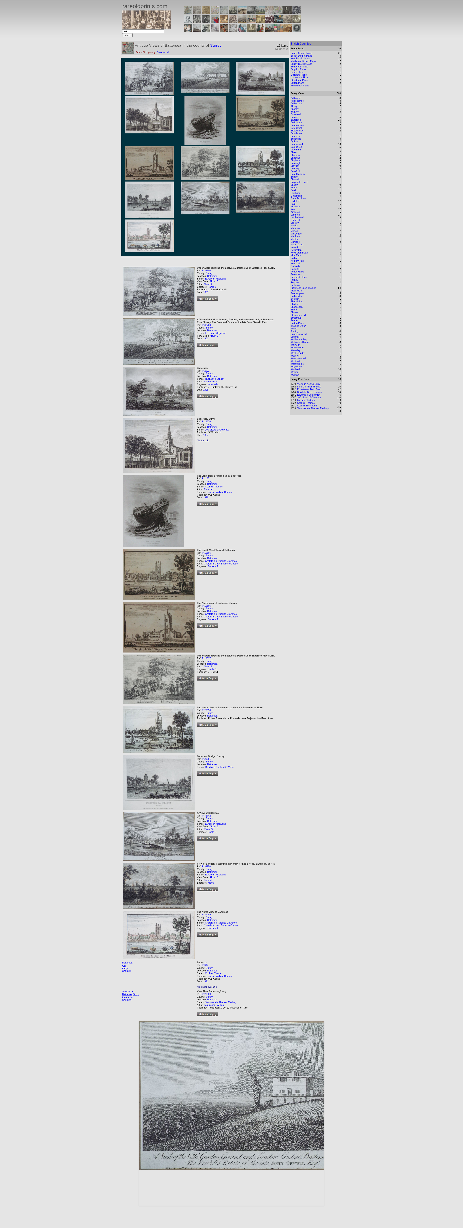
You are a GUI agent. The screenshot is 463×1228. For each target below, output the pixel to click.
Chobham (296, 157)
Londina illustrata (306, 400)
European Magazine (215, 278)
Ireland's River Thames (309, 386)
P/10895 (206, 552)
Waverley (295, 350)
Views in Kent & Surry (308, 384)
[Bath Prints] (251, 13)
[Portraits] (233, 22)
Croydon (295, 166)
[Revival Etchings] (215, 31)
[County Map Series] (206, 13)
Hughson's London (214, 379)
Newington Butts (299, 252)
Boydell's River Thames (309, 392)
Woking (294, 372)
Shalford (295, 304)
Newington (296, 250)
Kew (293, 209)
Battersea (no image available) (127, 966)
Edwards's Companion (308, 394)
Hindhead (295, 206)
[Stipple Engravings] (188, 31)
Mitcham (295, 236)
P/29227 (206, 370)
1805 (205, 389)
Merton (294, 231)
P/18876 (206, 421)
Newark (294, 247)
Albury (294, 106)
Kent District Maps (300, 58)
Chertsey (295, 155)
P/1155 (205, 478)
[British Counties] (188, 13)
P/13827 (206, 658)
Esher (294, 187)
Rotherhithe (297, 296)
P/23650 (206, 710)
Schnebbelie (210, 381)
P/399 (205, 965)
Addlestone (296, 103)
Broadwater (296, 133)
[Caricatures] (215, 22)
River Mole (296, 290)
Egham (294, 176)
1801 (205, 292)
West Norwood (298, 358)
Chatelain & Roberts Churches (221, 561)
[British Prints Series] (197, 13)
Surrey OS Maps (299, 66)
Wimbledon (296, 369)
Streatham (296, 317)
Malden (294, 225)
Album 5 (214, 281)
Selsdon (295, 298)
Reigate (295, 282)
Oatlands (295, 266)
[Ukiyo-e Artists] (224, 31)
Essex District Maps (301, 55)
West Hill (295, 355)
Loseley (295, 222)
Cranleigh (295, 163)
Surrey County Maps (301, 53)
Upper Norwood (299, 334)
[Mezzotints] (296, 22)
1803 (205, 338)
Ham (293, 203)
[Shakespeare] (251, 31)
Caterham (296, 149)
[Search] (296, 31)
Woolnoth (213, 384)
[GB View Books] (278, 31)
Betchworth (296, 128)
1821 (205, 981)
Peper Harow (297, 271)
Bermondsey (297, 125)
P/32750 (206, 866)
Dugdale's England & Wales (219, 767)
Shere (294, 309)
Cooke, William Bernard (220, 492)
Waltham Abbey (299, 339)
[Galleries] (278, 22)
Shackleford (297, 301)
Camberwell (297, 144)
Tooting (294, 331)
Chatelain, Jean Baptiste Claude (221, 563)
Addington (296, 98)
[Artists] (287, 13)
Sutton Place (297, 323)
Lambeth (295, 214)
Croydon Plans (298, 69)
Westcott (295, 361)
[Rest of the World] (224, 13)
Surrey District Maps (301, 64)
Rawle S (212, 286)
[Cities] (242, 13)
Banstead (296, 114)
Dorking (295, 168)
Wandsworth (297, 347)
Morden (294, 239)
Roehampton (297, 293)
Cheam (294, 152)
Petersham (296, 274)
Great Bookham (299, 198)
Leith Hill (295, 220)
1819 (205, 497)
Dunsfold (295, 171)
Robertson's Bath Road (309, 389)
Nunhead (295, 263)
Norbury (295, 258)
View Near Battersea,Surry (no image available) (130, 995)
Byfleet (294, 141)
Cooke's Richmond (307, 405)
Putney (294, 279)
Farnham (295, 193)
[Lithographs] (206, 31)
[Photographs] (269, 22)
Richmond (296, 285)
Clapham (295, 160)
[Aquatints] (197, 31)
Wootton (295, 374)
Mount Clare (297, 244)
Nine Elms (296, 255)
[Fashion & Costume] (260, 31)
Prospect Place (299, 277)
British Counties (301, 43)
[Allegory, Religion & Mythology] (233, 31)
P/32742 (206, 815)
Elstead (295, 179)
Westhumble (297, 364)
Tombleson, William (214, 1005)
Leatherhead (297, 217)
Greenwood (163, 52)
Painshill (295, 269)
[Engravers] (188, 22)
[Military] (269, 31)
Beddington (296, 122)
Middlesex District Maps (303, 61)
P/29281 (206, 759)
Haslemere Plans (300, 77)
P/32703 (206, 325)
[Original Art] (260, 22)
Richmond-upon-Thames (303, 288)
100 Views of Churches (217, 429)
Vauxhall (295, 336)
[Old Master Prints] (287, 22)
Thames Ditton (298, 326)
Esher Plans (297, 72)
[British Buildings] (233, 13)
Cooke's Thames (214, 486)
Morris (211, 882)
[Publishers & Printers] (197, 22)
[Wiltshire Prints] (260, 13)
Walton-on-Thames (300, 342)
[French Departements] (278, 13)
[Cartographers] (296, 13)
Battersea (212, 276)
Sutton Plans (297, 83)
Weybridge (296, 366)
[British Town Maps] (215, 13)
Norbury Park (297, 260)
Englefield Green (299, 182)
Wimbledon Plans (300, 85)
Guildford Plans (299, 74)
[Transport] (251, 22)
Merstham (296, 228)
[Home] (146, 27)
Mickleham (296, 233)
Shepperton (297, 307)
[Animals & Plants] (224, 22)
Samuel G (209, 880)
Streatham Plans (299, 80)
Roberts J (213, 566)
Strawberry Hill (298, 315)
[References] (287, 31)
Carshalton (296, 147)
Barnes (294, 117)
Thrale (294, 328)
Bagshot (295, 111)
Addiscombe (297, 100)
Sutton (294, 320)
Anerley (295, 109)
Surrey (216, 45)
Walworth (295, 345)
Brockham (296, 136)
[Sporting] (242, 22)
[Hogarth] (206, 22)
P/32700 (206, 270)
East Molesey (298, 174)
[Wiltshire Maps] (269, 13)
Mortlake (295, 241)
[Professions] (242, 31)
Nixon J (208, 284)
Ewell (293, 190)
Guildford (295, 201)
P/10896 (206, 605)
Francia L (209, 489)
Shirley (294, 312)
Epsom (294, 185)
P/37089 (206, 914)
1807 (205, 435)
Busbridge (296, 138)
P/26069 (206, 994)
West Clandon (298, 353)
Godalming (296, 195)
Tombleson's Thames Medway (221, 1002)
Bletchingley (297, 130)
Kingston (295, 212)
